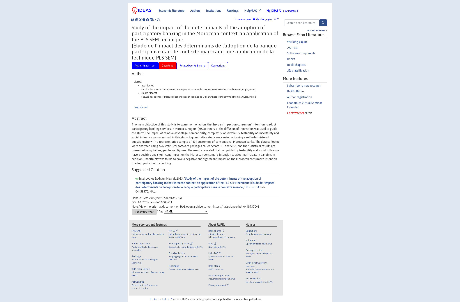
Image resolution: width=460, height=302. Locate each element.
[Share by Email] (154, 19)
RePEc (166, 299)
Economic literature (172, 10)
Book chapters (296, 64)
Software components (301, 53)
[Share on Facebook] (143, 19)
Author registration (299, 97)
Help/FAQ (251, 10)
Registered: (141, 107)
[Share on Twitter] (140, 19)
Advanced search (317, 30)
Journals (292, 47)
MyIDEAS (282, 10)
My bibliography (263, 19)
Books (291, 59)
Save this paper (244, 19)
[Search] (323, 22)
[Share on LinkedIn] (151, 19)
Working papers (297, 41)
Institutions (213, 10)
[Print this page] (158, 19)
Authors (195, 10)
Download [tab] (167, 65)
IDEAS (153, 299)
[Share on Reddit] (147, 19)
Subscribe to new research (304, 85)
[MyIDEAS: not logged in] (276, 19)
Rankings (233, 10)
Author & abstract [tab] (145, 65)
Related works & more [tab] (192, 65)
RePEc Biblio (295, 91)
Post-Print (252, 187)
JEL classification (298, 70)
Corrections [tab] (218, 65)
